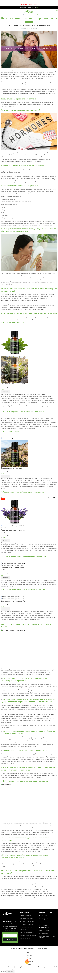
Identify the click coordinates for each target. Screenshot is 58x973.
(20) (7, 604)
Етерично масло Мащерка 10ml (13, 468)
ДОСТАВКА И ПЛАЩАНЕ (27, 921)
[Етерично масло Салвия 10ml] (14, 342)
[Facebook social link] (2, 907)
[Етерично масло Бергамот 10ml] (12, 596)
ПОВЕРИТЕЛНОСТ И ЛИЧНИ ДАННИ (47, 937)
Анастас (25, 28)
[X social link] (6, 907)
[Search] (53, 11)
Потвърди (10, 939)
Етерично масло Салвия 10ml (13, 384)
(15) (7, 471)
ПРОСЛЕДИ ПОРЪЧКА (26, 927)
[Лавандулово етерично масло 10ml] (14, 511)
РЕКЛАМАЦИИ (43, 933)
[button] (5, 391)
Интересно (29, 22)
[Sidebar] (2, 294)
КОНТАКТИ (23, 930)
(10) (7, 387)
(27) (7, 573)
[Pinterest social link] (10, 907)
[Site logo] (29, 11)
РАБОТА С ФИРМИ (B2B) (27, 932)
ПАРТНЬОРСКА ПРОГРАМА (28, 935)
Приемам (10, 971)
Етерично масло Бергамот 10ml (13, 601)
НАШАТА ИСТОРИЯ (25, 916)
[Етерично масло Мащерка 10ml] (9, 439)
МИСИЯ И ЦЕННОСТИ (26, 918)
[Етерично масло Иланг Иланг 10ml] (13, 563)
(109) (8, 536)
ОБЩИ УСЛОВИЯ (44, 930)
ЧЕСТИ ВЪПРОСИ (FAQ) (27, 924)
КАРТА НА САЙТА (25, 938)
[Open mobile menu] (1, 11)
